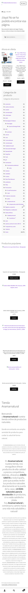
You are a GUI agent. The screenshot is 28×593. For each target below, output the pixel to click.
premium (9, 132)
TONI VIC (7, 229)
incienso (7, 171)
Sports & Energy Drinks (14, 126)
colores (7, 134)
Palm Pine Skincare (10, 179)
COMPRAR (14, 389)
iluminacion (8, 162)
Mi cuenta (4, 590)
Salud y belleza (9, 212)
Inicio (4, 11)
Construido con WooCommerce (9, 584)
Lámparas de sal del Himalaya (16, 204)
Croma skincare (9, 140)
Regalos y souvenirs (10, 207)
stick (6, 221)
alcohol (7, 109)
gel (6, 159)
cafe (6, 129)
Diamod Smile (8, 151)
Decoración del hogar (10, 148)
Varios (6, 232)
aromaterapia (8, 112)
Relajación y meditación (11, 210)
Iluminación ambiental (12, 165)
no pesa (7, 176)
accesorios (7, 104)
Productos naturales (10, 196)
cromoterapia (8, 143)
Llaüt (8, 193)
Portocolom (8, 187)
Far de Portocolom (11, 190)
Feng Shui (7, 154)
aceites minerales (9, 107)
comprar (7, 84)
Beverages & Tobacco (10, 120)
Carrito (21, 589)
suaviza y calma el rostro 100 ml (13, 223)
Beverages (9, 123)
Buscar (14, 590)
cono (6, 137)
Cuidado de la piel (9, 146)
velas (10, 168)
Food (6, 157)
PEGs (6, 184)
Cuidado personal (11, 215)
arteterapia (8, 115)
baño (6, 118)
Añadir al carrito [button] (14, 278)
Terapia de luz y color (10, 226)
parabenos (8, 182)
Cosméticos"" (12, 218)
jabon (8, 198)
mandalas (7, 173)
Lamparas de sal (11, 201)
